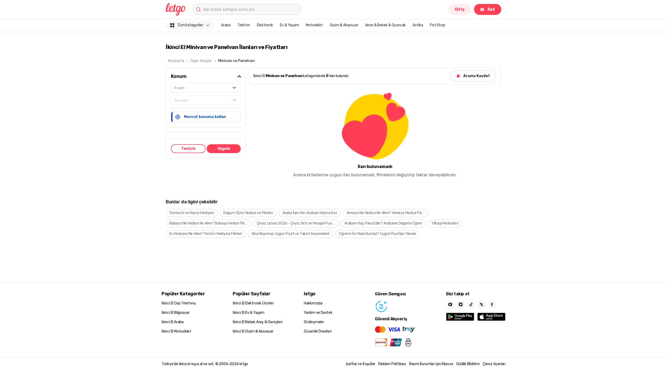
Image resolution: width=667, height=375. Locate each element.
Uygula (224, 148)
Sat (491, 9)
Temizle (188, 148)
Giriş (460, 9)
